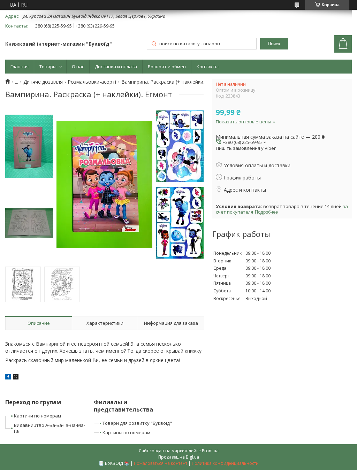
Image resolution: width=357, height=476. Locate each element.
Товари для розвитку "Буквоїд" (137, 423)
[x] (15, 377)
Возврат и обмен (167, 66)
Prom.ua (210, 451)
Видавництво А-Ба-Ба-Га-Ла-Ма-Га (49, 428)
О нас (78, 66)
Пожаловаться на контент (160, 463)
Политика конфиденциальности (225, 463)
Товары (47, 66)
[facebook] (8, 377)
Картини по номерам (37, 416)
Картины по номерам (126, 432)
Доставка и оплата (116, 66)
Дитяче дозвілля (43, 82)
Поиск (274, 43)
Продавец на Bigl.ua (178, 457)
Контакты (208, 66)
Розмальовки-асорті (92, 82)
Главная (19, 66)
